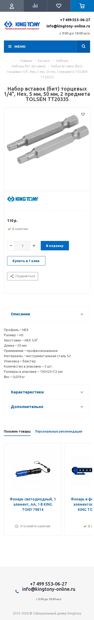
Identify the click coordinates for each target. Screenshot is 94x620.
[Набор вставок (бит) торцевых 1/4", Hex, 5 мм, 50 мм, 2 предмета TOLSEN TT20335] (47, 148)
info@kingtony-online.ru (68, 26)
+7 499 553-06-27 (75, 20)
